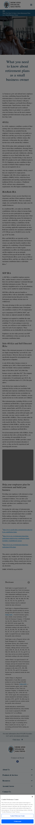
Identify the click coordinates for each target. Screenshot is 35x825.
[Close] (32, 797)
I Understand (17, 821)
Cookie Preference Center (17, 816)
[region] (17, 810)
